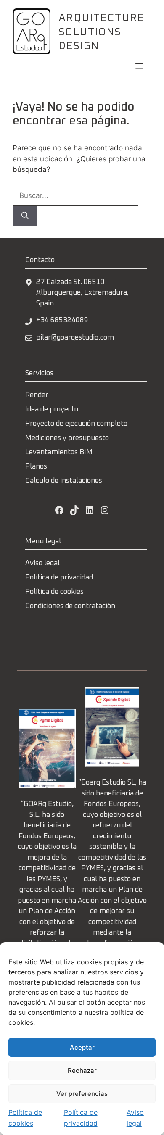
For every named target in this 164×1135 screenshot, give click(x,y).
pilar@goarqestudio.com (75, 337)
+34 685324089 (62, 320)
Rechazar (82, 1070)
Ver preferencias (82, 1094)
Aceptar (82, 1047)
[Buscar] (25, 216)
